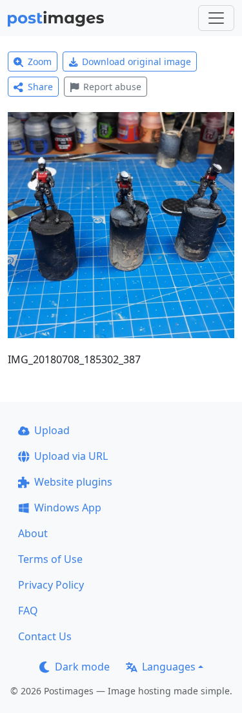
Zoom (40, 61)
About (33, 533)
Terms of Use (50, 559)
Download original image (136, 61)
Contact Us (45, 636)
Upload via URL (71, 456)
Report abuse (112, 87)
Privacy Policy (51, 585)
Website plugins (73, 482)
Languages (169, 667)
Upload (52, 430)
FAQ (28, 611)
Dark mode (82, 667)
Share (40, 87)
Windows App (67, 507)
